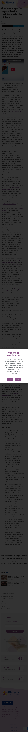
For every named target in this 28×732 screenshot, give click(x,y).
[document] (14, 366)
